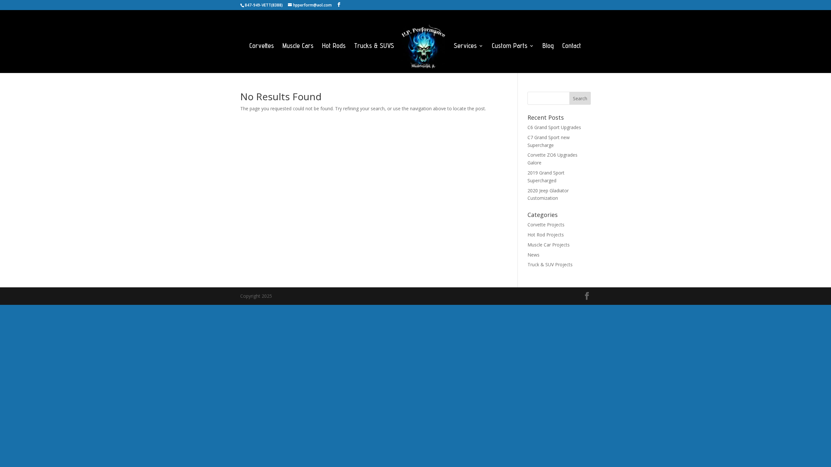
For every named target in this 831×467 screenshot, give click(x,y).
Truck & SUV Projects (550, 264)
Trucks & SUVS (374, 46)
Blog (548, 46)
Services (465, 46)
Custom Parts (509, 46)
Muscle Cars (298, 46)
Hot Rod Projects (545, 235)
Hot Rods (334, 46)
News (533, 255)
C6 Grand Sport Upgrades (554, 127)
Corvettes (261, 46)
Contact (571, 46)
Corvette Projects (545, 225)
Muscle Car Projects (548, 245)
